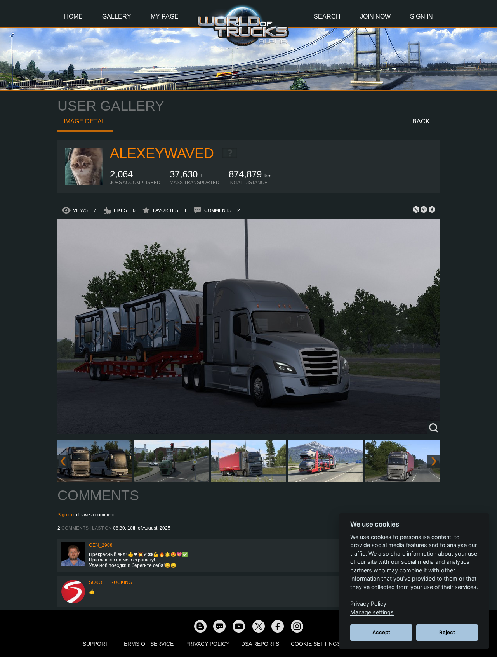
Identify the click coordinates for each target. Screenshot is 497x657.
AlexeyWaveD (162, 153)
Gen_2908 (101, 545)
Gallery (116, 16)
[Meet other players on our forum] (219, 626)
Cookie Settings (316, 644)
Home (73, 16)
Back (421, 121)
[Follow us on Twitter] (258, 626)
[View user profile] (84, 183)
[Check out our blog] (200, 626)
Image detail (85, 121)
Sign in (64, 515)
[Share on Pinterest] (424, 209)
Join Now (375, 16)
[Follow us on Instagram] (297, 626)
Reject (447, 632)
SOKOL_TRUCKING (110, 582)
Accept (381, 632)
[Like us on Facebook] (277, 626)
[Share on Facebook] (432, 209)
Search (327, 16)
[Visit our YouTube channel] (239, 626)
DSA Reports (260, 644)
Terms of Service (147, 644)
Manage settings (372, 612)
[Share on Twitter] (416, 209)
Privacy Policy (207, 644)
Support (96, 644)
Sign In (421, 16)
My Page (165, 16)
